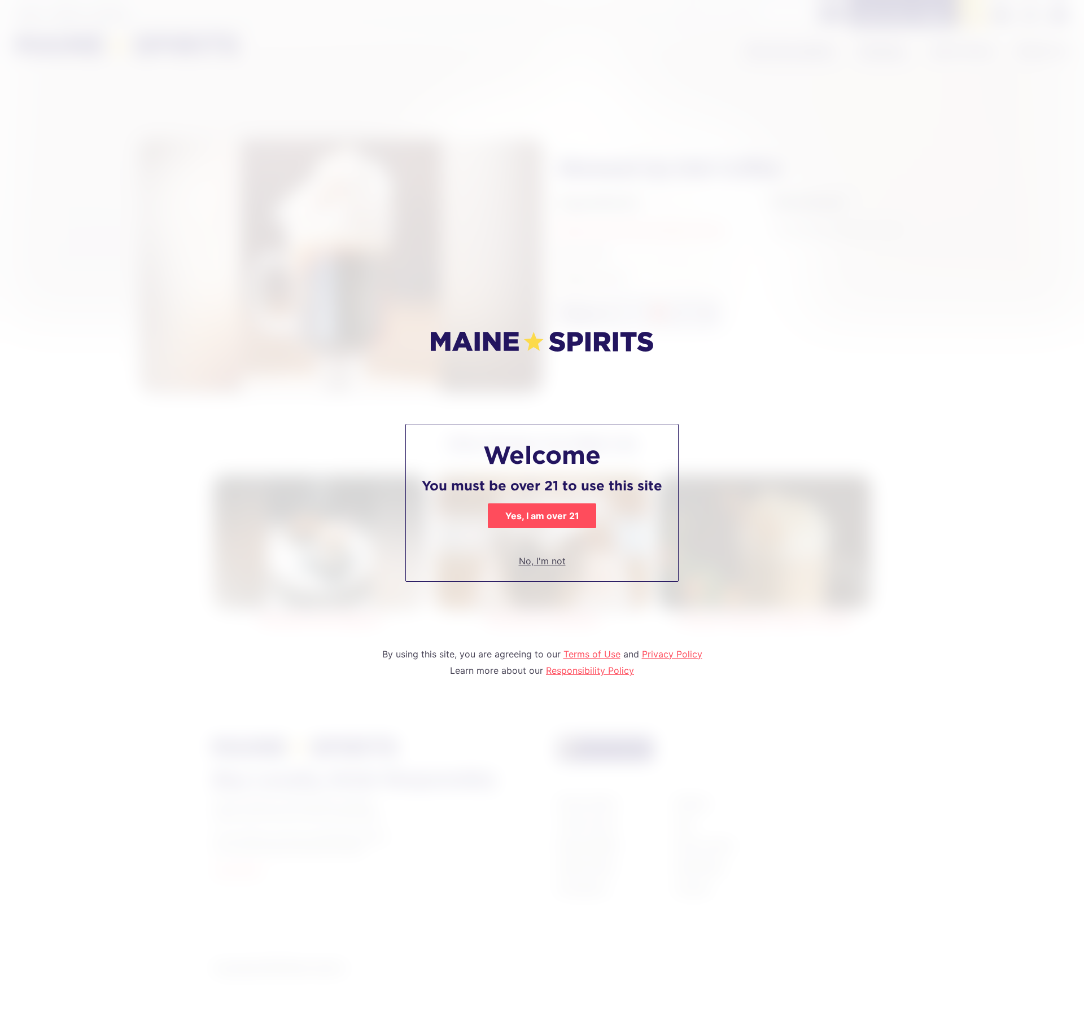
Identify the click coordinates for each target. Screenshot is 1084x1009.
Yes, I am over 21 (542, 515)
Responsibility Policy (590, 670)
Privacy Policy (672, 654)
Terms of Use (591, 654)
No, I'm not (542, 561)
